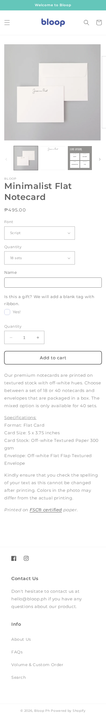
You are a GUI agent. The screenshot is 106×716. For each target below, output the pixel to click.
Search (18, 677)
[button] (7, 22)
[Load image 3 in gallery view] (80, 158)
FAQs (17, 652)
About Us (21, 639)
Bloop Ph (42, 711)
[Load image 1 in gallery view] (26, 158)
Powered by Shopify (68, 711)
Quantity (12, 246)
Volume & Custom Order (37, 664)
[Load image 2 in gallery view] (53, 158)
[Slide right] (100, 159)
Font (8, 221)
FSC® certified (46, 509)
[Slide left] (6, 159)
